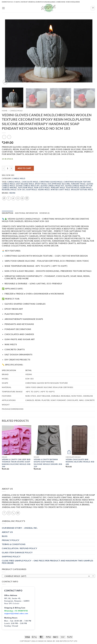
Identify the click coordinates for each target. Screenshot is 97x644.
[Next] (90, 51)
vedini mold (44, 190)
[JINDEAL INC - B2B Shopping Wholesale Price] (48, 8)
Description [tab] (7, 213)
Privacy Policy (10, 540)
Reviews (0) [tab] (45, 213)
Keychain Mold (25, 188)
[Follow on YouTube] (18, 513)
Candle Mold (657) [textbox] (47, 576)
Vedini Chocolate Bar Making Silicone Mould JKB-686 (80, 461)
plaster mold (73, 188)
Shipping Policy (11, 556)
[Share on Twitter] (13, 198)
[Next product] (4, 137)
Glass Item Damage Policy (17, 552)
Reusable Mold (9, 190)
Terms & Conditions (13, 544)
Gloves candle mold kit (52, 186)
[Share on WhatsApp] (4, 198)
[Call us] (13, 513)
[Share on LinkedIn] (27, 198)
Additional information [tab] (26, 213)
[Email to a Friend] (18, 198)
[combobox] (48, 576)
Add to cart (24, 168)
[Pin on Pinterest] (22, 198)
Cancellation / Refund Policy (19, 548)
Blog (5, 536)
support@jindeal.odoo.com (16, 613)
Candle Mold (16, 111)
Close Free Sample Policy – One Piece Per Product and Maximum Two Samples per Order (47, 561)
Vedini (12, 193)
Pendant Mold (58, 188)
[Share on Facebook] (9, 198)
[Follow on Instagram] (9, 513)
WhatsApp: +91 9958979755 (16, 611)
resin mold (85, 188)
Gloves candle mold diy (28, 186)
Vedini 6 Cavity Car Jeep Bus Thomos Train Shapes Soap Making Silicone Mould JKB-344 (16, 463)
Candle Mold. (14, 182)
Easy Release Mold (25, 184)
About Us (7, 532)
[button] (3, 8)
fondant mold (78, 184)
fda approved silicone (59, 184)
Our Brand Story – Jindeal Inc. (20, 528)
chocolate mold (30, 182)
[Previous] (7, 51)
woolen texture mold (82, 190)
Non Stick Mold (42, 188)
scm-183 (21, 190)
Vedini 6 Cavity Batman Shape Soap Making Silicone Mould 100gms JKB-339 (48, 463)
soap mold (31, 190)
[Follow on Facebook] (4, 513)
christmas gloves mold (51, 182)
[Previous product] (9, 137)
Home (4, 111)
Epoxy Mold (41, 184)
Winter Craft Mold (60, 190)
